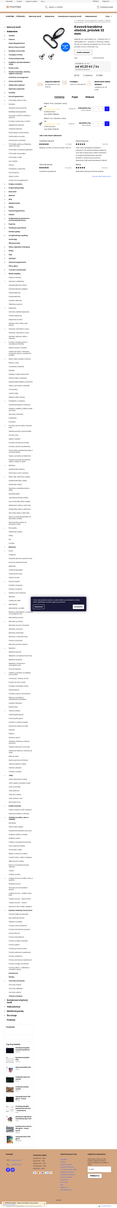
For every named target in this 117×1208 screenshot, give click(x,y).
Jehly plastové (14, 791)
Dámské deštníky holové (18, 285)
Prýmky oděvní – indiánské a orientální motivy (19, 968)
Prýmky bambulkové (16, 937)
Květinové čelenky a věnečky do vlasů (20, 752)
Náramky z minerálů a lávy (18, 637)
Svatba (12, 36)
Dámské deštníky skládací (18, 289)
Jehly (11, 775)
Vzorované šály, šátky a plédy (19, 501)
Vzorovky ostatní (15, 992)
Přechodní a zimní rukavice (18, 473)
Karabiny (12, 104)
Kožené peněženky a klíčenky (19, 405)
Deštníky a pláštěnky (16, 281)
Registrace (105, 1)
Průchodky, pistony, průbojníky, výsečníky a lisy (20, 145)
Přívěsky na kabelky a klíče (18, 686)
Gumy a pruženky (15, 81)
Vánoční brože (14, 578)
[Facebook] (8, 1170)
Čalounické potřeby (16, 58)
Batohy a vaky (14, 363)
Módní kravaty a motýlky (18, 348)
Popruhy (12, 224)
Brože (11, 551)
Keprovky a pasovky (17, 89)
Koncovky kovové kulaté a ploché (18, 889)
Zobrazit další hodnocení (101, 176)
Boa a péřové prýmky (16, 918)
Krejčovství (63, 1187)
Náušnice (12, 648)
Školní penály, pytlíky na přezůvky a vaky (17, 523)
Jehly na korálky (15, 787)
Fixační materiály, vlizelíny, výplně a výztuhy (19, 73)
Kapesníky (12, 308)
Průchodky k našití (15, 157)
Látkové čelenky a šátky (17, 764)
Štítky (11, 251)
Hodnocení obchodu (67, 1172)
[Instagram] (13, 1170)
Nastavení (39, 607)
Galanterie (12, 31)
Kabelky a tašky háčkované (19, 374)
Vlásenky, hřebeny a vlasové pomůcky (19, 742)
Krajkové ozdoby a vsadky (18, 834)
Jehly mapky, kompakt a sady (19, 783)
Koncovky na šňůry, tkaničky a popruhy (20, 116)
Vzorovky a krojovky (17, 981)
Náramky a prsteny (16, 621)
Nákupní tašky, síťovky (17, 397)
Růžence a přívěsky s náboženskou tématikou (17, 698)
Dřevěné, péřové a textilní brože (20, 558)
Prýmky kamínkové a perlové (19, 929)
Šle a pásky (13, 528)
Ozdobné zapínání (15, 129)
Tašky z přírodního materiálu (19, 386)
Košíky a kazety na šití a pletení (20, 810)
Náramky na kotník (16, 629)
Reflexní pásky (14, 232)
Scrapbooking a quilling (18, 235)
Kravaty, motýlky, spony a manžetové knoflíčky (18, 343)
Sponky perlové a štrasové (18, 760)
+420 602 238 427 (16, 1164)
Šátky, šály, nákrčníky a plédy (19, 477)
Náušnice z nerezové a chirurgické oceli (17, 664)
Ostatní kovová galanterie (18, 180)
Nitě (10, 199)
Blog (61, 1185)
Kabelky (12, 370)
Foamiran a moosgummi (18, 77)
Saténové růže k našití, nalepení (20, 906)
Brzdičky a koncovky (17, 51)
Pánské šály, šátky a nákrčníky (20, 509)
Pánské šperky (14, 690)
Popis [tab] (75, 97)
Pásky (11, 536)
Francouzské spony (16, 718)
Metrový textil (14, 27)
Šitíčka (11, 977)
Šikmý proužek (14, 243)
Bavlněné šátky (14, 494)
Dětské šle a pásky (15, 532)
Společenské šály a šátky (18, 481)
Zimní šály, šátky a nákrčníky (19, 513)
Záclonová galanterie (17, 262)
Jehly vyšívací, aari (15, 798)
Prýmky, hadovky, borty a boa (20, 910)
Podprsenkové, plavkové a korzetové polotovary (19, 219)
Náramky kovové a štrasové (19, 625)
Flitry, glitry (13, 266)
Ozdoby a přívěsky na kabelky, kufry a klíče (20, 674)
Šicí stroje (12, 1015)
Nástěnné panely (15, 1011)
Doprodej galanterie (17, 43)
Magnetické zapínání (16, 125)
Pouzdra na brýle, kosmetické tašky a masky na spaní (19, 461)
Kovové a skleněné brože (18, 562)
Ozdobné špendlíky (16, 570)
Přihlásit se (94, 1176)
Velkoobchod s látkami (67, 1175)
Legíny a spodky (14, 439)
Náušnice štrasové (15, 660)
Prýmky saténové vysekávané (20, 952)
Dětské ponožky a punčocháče (20, 431)
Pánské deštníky (15, 296)
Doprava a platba (31, 1)
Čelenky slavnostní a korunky (19, 747)
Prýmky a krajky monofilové (19, 964)
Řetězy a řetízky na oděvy (18, 854)
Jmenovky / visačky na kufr (19, 678)
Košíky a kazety (15, 806)
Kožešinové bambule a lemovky (20, 831)
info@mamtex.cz (16, 1160)
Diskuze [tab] (89, 97)
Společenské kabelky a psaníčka (21, 382)
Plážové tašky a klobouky (18, 378)
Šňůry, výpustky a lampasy (19, 247)
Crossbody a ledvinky (16, 366)
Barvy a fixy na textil (17, 47)
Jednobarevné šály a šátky (18, 498)
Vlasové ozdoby (14, 711)
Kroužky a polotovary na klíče (19, 121)
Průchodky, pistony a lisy (17, 100)
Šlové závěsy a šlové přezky (19, 133)
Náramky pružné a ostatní (18, 644)
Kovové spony (14, 173)
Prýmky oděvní (14, 945)
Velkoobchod (13, 1006)
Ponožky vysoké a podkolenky (19, 446)
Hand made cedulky (16, 827)
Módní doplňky (15, 274)
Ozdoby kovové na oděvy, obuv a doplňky (21, 879)
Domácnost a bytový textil (17, 1001)
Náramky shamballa (16, 633)
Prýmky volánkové (15, 956)
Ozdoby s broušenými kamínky (20, 842)
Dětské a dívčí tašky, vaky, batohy (18, 324)
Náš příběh (9, 1)
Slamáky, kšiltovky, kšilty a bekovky (18, 337)
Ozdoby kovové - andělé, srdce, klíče (20, 894)
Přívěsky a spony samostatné (19, 694)
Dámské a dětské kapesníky (19, 312)
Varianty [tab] (59, 97)
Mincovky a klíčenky (16, 414)
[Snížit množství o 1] (93, 109)
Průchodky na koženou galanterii (20, 150)
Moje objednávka (65, 1190)
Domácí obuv (13, 435)
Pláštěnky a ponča (15, 304)
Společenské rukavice (17, 469)
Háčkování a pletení (17, 85)
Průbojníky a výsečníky (17, 169)
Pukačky (12, 730)
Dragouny (12, 555)
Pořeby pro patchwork (17, 228)
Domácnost (13, 973)
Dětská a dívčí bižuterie (17, 593)
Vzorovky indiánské (16, 988)
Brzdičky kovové (14, 884)
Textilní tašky (13, 393)
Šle (10, 539)
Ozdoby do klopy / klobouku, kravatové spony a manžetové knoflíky (20, 353)
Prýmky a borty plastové (18, 926)
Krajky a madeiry (15, 184)
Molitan (12, 195)
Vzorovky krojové (15, 985)
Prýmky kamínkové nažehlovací (20, 960)
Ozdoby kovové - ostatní (18, 903)
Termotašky (13, 389)
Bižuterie (12, 547)
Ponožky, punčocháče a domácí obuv (20, 426)
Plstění (11, 215)
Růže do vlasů (13, 756)
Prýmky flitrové (14, 933)
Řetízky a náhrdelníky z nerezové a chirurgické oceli (21, 613)
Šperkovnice (13, 707)
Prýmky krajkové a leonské (18, 914)
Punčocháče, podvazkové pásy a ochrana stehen (21, 451)
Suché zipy (13, 239)
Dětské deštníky (15, 293)
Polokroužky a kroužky (17, 136)
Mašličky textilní (14, 838)
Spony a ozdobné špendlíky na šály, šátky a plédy (20, 518)
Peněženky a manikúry (17, 401)
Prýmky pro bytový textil (18, 948)
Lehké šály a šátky (15, 484)
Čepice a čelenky (15, 277)
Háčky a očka (13, 176)
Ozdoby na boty (14, 874)
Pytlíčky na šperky (15, 589)
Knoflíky (12, 93)
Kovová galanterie (16, 96)
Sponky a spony (14, 737)
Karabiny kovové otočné (17, 108)
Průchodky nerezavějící (17, 153)
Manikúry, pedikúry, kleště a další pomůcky (20, 409)
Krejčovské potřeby (16, 188)
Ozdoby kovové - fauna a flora (20, 899)
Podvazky (12, 422)
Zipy (10, 254)
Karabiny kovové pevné (17, 112)
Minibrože (12, 566)
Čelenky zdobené (15, 768)
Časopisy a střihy (15, 55)
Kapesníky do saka (15, 319)
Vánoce (12, 39)
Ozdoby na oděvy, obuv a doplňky (19, 818)
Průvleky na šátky (15, 772)
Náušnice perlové (15, 652)
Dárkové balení (14, 581)
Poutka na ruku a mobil (17, 682)
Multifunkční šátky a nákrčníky (20, 505)
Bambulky (12, 823)
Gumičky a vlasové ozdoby (18, 722)
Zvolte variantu (83, 52)
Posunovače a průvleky (17, 140)
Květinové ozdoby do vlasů (18, 726)
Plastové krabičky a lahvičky (19, 814)
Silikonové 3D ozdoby (16, 861)
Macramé (12, 192)
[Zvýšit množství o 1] (102, 109)
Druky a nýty (14, 68)
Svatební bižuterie (15, 703)
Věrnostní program (66, 1177)
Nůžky (11, 207)
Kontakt (19, 1)
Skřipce (11, 734)
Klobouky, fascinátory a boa (19, 329)
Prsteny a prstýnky (15, 640)
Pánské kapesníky (15, 316)
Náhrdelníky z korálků (16, 608)
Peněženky (13, 418)
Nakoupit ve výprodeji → (9, 1204)
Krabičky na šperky (16, 585)
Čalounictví (64, 1180)
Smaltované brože (15, 574)
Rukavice (12, 465)
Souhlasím (78, 607)
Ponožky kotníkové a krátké (19, 443)
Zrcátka (11, 543)
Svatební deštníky (15, 300)
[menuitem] (15, 16)
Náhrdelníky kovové (16, 617)
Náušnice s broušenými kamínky (20, 656)
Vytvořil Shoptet (106, 1206)
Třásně (11, 871)
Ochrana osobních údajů (68, 1169)
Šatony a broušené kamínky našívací (19, 866)
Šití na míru (64, 1182)
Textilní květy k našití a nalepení (20, 857)
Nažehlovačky (14, 203)
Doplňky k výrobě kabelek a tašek (19, 63)
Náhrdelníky (13, 604)
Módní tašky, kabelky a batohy (20, 359)
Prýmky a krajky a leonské (18, 941)
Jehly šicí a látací (15, 794)
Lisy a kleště (13, 161)
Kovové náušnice (15, 669)
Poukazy (11, 1019)
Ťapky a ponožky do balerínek (20, 456)
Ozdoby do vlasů (15, 601)
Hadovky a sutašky (15, 922)
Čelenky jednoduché (16, 715)
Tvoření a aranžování (17, 270)
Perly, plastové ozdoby (17, 846)
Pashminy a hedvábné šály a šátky (19, 489)
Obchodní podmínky (67, 1167)
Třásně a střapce (15, 996)
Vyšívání (12, 258)
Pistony (11, 165)
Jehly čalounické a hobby (18, 779)
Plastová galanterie (17, 211)
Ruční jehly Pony (14, 802)
